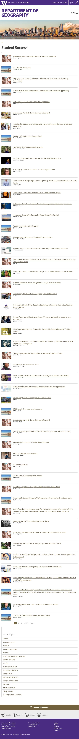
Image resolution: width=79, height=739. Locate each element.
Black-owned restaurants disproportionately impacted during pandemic (39, 387)
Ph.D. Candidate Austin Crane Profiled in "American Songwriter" (36, 604)
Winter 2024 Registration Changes (25, 226)
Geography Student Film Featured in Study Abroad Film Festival (36, 215)
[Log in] (71, 2)
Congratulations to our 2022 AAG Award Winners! (31, 442)
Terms (56, 725)
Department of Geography (20, 12)
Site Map (56, 726)
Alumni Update (58, 728)
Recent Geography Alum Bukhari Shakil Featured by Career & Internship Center (42, 431)
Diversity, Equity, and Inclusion (14, 656)
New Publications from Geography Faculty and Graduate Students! (37, 567)
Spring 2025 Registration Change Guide (27, 136)
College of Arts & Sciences (59, 2)
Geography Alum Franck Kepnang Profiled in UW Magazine (34, 56)
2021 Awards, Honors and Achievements (27, 476)
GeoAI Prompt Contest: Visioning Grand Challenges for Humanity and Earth (40, 248)
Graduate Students (10, 667)
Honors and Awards (10, 670)
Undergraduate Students (12, 695)
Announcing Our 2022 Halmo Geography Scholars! (31, 420)
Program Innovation (10, 681)
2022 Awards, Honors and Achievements (27, 409)
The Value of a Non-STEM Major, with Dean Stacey (31, 615)
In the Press (7, 674)
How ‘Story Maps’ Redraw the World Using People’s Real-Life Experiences (39, 532)
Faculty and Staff (9, 660)
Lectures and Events (10, 677)
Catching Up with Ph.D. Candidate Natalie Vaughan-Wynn (34, 169)
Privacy (56, 723)
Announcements (9, 642)
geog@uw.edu (32, 726)
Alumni (5, 639)
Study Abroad (8, 691)
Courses (6, 653)
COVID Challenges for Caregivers (25, 453)
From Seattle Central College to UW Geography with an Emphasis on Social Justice (42, 498)
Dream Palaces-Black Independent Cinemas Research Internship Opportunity (41, 91)
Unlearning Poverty (20, 464)
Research (6, 684)
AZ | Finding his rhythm (21, 67)
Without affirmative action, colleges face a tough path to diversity (37, 283)
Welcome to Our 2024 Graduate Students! (28, 147)
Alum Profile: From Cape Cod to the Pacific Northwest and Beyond (37, 193)
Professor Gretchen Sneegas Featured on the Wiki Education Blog (37, 158)
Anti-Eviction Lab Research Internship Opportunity (31, 102)
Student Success (9, 688)
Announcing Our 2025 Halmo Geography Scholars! (31, 113)
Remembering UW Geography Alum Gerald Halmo (31, 521)
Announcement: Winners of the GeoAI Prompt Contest (33, 237)
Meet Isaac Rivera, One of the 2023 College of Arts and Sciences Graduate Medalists (43, 271)
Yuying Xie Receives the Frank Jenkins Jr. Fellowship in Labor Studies (37, 353)
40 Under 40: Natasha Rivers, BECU (26, 364)
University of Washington (12, 734)
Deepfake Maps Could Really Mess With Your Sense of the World (36, 487)
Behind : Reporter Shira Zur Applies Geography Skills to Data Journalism (42, 204)
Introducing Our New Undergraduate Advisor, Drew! (32, 398)
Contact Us (57, 730)
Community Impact (10, 649)
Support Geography (41, 707)
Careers (6, 646)
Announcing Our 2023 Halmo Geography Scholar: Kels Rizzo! (35, 294)
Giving (5, 663)
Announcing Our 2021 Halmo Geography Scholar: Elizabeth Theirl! (37, 543)
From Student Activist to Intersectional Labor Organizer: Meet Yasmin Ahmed (41, 375)
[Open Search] (76, 2)
